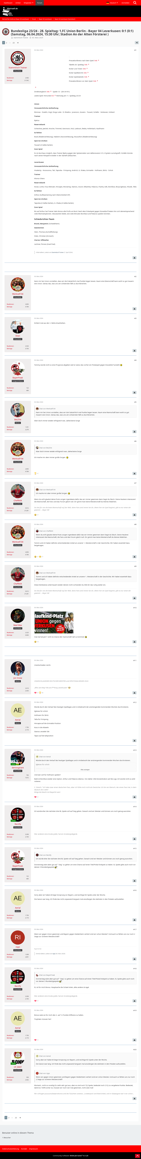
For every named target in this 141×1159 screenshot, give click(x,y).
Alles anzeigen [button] (85, 770)
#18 (134, 968)
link (95, 60)
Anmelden (125, 3)
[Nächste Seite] (18, 42)
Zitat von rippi (44, 1073)
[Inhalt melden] (134, 257)
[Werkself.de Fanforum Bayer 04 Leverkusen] (70, 11)
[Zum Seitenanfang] (137, 1156)
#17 (134, 929)
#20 (134, 1049)
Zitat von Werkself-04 (47, 408)
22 (14, 43)
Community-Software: (70, 1155)
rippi (53, 954)
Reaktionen (10, 78)
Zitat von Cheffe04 (46, 531)
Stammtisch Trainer (21, 37)
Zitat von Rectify (45, 855)
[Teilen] (137, 42)
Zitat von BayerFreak (47, 975)
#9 (135, 566)
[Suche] (135, 3)
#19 (134, 1010)
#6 (135, 441)
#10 (134, 607)
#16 (134, 890)
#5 (135, 402)
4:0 (52, 96)
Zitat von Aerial (45, 756)
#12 (134, 702)
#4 (135, 360)
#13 (134, 750)
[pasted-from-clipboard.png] (54, 622)
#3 (135, 318)
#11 (134, 660)
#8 (135, 524)
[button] (112, 3)
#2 (135, 276)
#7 (135, 483)
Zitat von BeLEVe (45, 448)
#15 (134, 848)
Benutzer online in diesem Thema (18, 1132)
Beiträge (9, 80)
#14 (134, 806)
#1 (135, 50)
